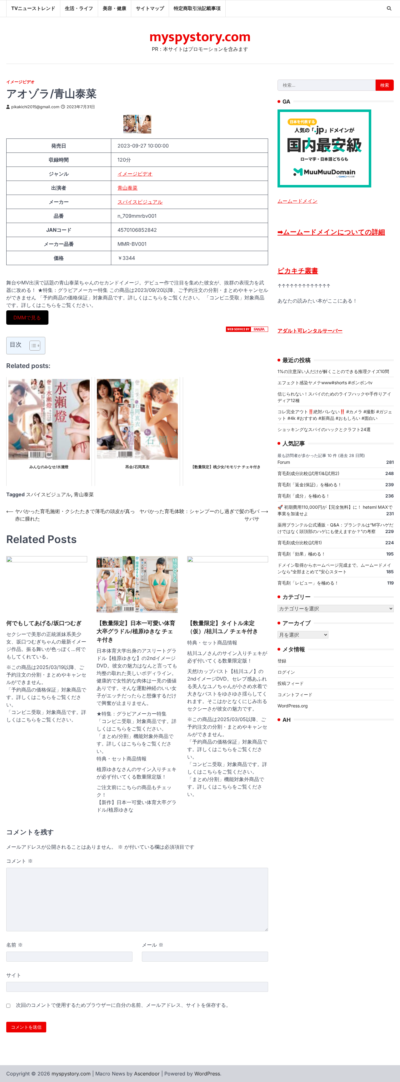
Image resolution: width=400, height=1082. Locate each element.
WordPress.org (293, 705)
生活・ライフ (79, 8)
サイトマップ (150, 8)
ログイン (286, 671)
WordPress (207, 1073)
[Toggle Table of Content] (32, 345)
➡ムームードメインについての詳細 (331, 231)
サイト (13, 975)
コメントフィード (295, 694)
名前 (14, 945)
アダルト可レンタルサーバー (310, 330)
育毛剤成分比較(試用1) (300, 542)
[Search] (389, 8)
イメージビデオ (20, 82)
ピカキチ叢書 (298, 270)
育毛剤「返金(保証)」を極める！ (310, 484)
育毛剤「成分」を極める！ (304, 495)
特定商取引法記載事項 (197, 8)
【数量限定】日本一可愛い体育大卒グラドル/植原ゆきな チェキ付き (136, 631)
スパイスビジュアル (140, 202)
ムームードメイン (298, 200)
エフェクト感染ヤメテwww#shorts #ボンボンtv (325, 382)
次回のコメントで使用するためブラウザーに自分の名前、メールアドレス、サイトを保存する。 (123, 1005)
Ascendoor (147, 1073)
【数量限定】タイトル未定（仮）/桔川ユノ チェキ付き (222, 627)
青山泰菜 (128, 188)
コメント (19, 861)
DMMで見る (27, 317)
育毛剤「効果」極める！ (302, 553)
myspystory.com (200, 37)
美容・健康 (114, 8)
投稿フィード (291, 683)
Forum (284, 461)
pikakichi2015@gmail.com (35, 106)
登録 (282, 660)
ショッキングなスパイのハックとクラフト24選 (324, 429)
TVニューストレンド (33, 8)
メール (152, 945)
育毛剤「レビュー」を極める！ (308, 582)
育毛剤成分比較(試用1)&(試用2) (308, 473)
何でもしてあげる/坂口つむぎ (44, 623)
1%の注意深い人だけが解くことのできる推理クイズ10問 (333, 371)
